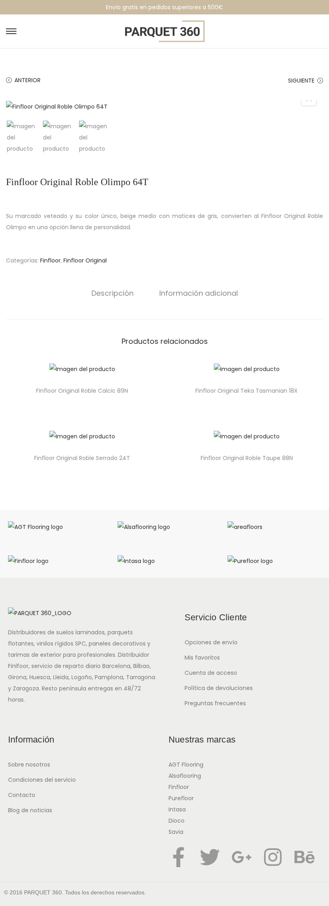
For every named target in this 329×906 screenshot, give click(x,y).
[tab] (112, 293)
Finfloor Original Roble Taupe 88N (247, 458)
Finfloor (50, 260)
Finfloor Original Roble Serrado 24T (82, 458)
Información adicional (198, 293)
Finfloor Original (85, 260)
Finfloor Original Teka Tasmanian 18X (246, 391)
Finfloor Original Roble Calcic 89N (82, 391)
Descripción (112, 293)
